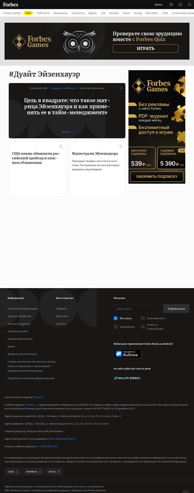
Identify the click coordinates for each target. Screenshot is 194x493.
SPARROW (31, 471)
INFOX (52, 471)
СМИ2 (11, 471)
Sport (126, 13)
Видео (92, 13)
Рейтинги (43, 13)
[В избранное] (121, 88)
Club (165, 13)
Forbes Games (17, 13)
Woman (114, 13)
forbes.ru (39, 397)
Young (138, 13)
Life (103, 13)
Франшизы (60, 13)
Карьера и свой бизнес (63, 88)
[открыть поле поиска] (180, 5)
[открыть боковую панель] (171, 5)
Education (152, 13)
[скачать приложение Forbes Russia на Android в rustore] (127, 353)
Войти (158, 4)
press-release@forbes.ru (62, 438)
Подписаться (176, 308)
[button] (189, 5)
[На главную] (10, 4)
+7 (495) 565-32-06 (47, 446)
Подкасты (78, 13)
